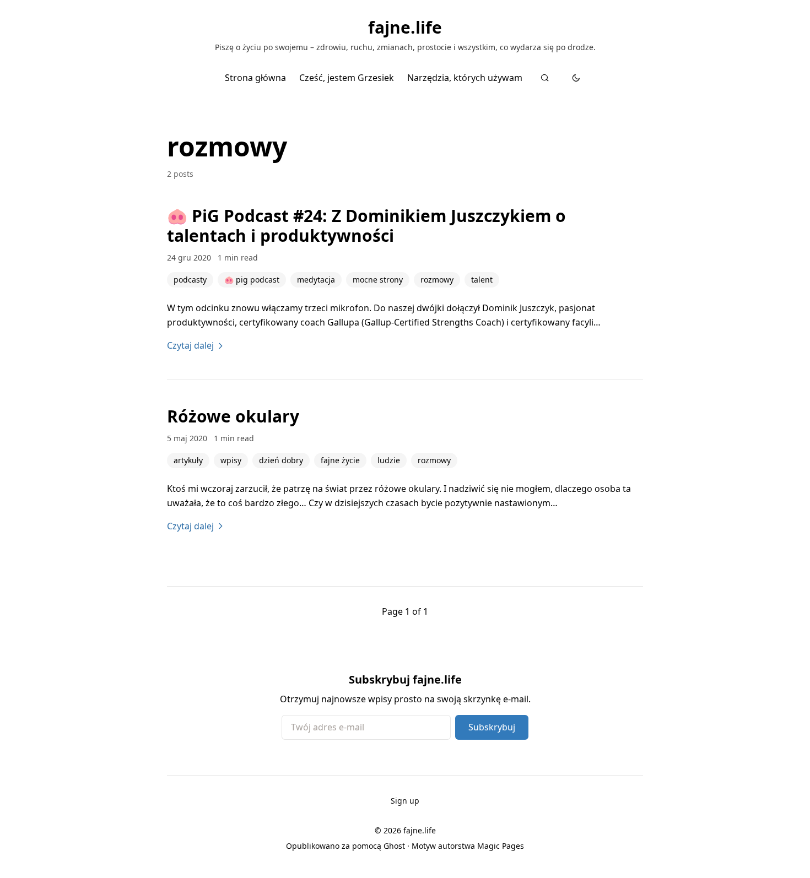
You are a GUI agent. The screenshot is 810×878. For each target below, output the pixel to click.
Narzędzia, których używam (464, 78)
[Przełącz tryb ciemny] (576, 77)
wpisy (230, 460)
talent (482, 279)
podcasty (190, 279)
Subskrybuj (491, 727)
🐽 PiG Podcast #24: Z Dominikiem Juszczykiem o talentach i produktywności (366, 225)
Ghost (394, 846)
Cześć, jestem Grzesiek (346, 78)
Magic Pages (500, 846)
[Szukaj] (545, 77)
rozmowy (436, 279)
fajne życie (340, 460)
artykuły (188, 460)
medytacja (316, 279)
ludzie (388, 460)
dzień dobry (281, 460)
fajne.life (405, 27)
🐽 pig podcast (251, 279)
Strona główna (255, 78)
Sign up (405, 800)
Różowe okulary (233, 416)
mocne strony (378, 279)
